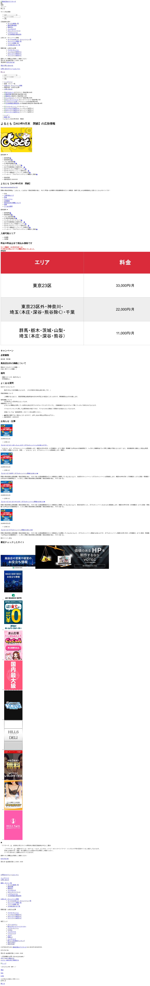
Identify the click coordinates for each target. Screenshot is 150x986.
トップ (4, 963)
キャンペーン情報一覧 (15, 41)
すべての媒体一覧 (13, 23)
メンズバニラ (12, 939)
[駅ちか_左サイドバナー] (13, 689)
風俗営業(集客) (12, 25)
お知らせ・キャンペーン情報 (13, 85)
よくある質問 (8, 206)
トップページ (8, 82)
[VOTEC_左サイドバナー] (13, 779)
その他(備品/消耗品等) (14, 34)
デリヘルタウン (12, 924)
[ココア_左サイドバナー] (13, 659)
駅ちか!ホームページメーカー (17, 926)
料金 (5, 197)
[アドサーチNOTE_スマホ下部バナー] (18, 568)
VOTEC (10, 930)
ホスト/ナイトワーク (14, 31)
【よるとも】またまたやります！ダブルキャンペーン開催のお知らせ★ (23, 501)
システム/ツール (13, 32)
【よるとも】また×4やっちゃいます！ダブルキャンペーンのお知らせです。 (24, 445)
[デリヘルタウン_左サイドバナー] (13, 809)
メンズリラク (12, 931)
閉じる (3, 72)
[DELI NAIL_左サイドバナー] (13, 839)
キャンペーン (8, 199)
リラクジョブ (12, 933)
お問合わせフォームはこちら (10, 874)
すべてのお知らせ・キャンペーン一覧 (19, 39)
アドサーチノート (13, 50)
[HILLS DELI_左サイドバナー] (13, 749)
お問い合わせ (8, 89)
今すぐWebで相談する (7, 958)
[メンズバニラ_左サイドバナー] (13, 719)
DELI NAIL (11, 944)
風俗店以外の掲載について (12, 202)
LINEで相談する (10, 960)
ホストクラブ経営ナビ (15, 53)
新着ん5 (10, 937)
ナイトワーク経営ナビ (15, 55)
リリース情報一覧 (13, 43)
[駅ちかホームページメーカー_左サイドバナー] (13, 629)
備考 (5, 204)
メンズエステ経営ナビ (15, 52)
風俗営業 (10, 886)
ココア (10, 935)
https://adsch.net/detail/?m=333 (9, 187)
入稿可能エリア (9, 195)
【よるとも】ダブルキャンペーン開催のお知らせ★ (17, 530)
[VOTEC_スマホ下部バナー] (72, 568)
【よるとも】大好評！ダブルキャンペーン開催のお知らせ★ (19, 473)
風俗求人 (10, 27)
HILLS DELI (11, 942)
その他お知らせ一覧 (14, 45)
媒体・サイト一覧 (6, 883)
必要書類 (7, 201)
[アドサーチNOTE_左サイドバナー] (13, 599)
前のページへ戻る (6, 538)
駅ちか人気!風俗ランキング (16, 941)
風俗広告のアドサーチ (20, 947)
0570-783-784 (10, 62)
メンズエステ (12, 29)
